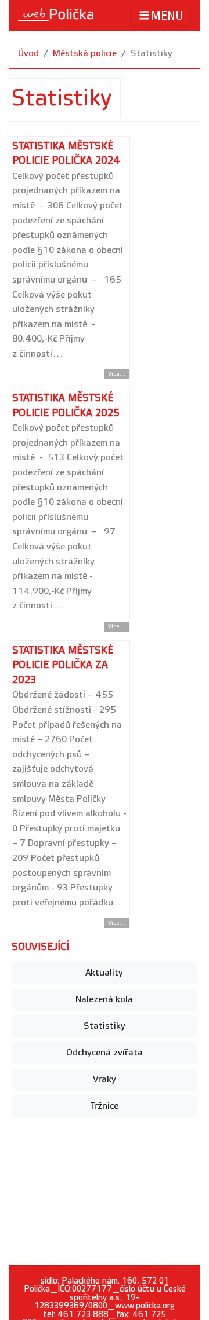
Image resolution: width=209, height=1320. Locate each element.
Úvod (28, 53)
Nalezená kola (104, 999)
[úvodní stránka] (55, 15)
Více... (117, 374)
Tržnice (104, 1106)
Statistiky (104, 1026)
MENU (167, 16)
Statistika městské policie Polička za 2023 (62, 665)
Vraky (104, 1079)
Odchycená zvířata (104, 1052)
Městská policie (85, 53)
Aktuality (104, 972)
